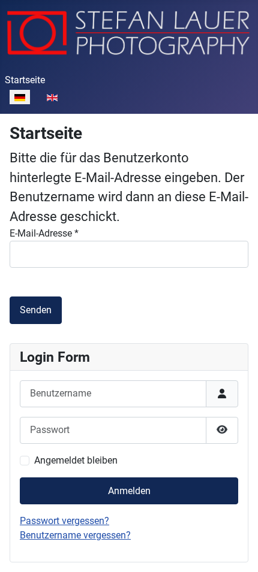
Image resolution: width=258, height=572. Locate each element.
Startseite (25, 80)
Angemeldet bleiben (76, 460)
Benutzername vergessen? (75, 535)
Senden (36, 310)
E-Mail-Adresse (44, 233)
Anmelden (129, 491)
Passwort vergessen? (64, 520)
